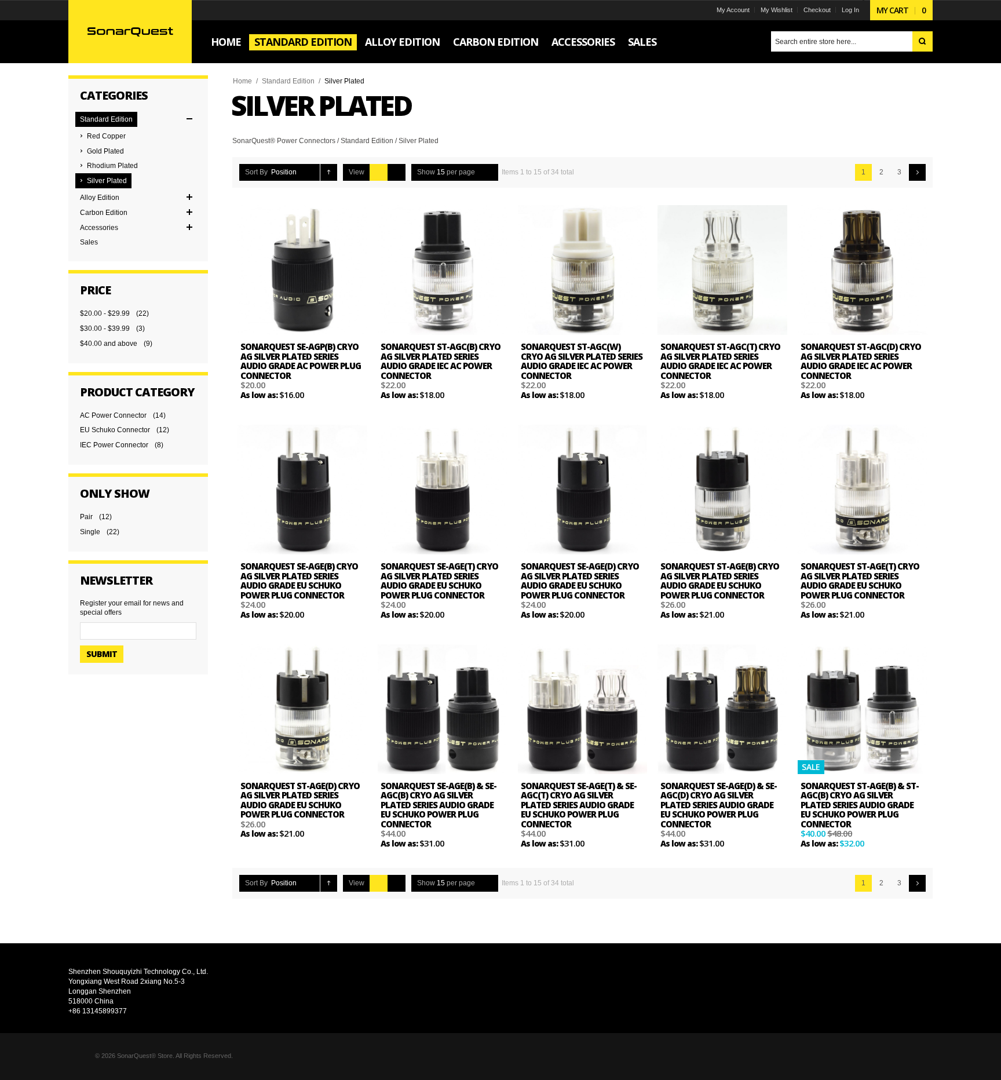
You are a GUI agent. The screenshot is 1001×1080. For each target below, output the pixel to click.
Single (90, 532)
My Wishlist (776, 9)
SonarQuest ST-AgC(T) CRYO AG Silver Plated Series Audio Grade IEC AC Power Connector (720, 361)
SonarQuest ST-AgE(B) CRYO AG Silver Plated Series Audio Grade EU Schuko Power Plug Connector (719, 580)
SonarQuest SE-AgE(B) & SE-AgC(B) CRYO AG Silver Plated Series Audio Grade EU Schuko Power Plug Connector (438, 805)
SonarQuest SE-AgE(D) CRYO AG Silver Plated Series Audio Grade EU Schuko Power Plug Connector (580, 580)
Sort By (256, 172)
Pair (86, 517)
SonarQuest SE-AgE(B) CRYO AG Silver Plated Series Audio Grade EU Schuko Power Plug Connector (299, 580)
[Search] (922, 41)
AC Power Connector (113, 415)
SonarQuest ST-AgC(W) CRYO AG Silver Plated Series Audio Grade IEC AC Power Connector (581, 361)
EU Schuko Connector (115, 430)
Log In (850, 9)
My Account (733, 9)
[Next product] (917, 172)
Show (426, 172)
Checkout (817, 9)
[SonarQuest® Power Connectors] (130, 31)
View (356, 172)
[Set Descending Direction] (328, 172)
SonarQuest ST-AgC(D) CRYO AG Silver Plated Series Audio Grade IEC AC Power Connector (861, 361)
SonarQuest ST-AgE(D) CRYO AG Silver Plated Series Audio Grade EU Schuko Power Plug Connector (300, 800)
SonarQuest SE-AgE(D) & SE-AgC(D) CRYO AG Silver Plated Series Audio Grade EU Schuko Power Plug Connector (718, 805)
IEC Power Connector (114, 445)
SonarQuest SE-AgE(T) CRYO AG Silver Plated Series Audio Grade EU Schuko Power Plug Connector (439, 580)
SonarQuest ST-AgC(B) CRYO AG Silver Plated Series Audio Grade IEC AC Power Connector (440, 361)
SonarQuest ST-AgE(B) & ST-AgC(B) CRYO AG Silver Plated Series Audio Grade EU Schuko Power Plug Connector (860, 805)
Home (242, 81)
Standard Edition (288, 81)
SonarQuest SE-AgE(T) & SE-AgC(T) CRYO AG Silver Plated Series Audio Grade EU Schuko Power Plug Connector (579, 805)
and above (108, 344)
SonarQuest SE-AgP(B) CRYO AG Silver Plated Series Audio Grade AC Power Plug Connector (300, 361)
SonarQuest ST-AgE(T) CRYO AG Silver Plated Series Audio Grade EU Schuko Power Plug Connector (860, 580)
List (396, 172)
